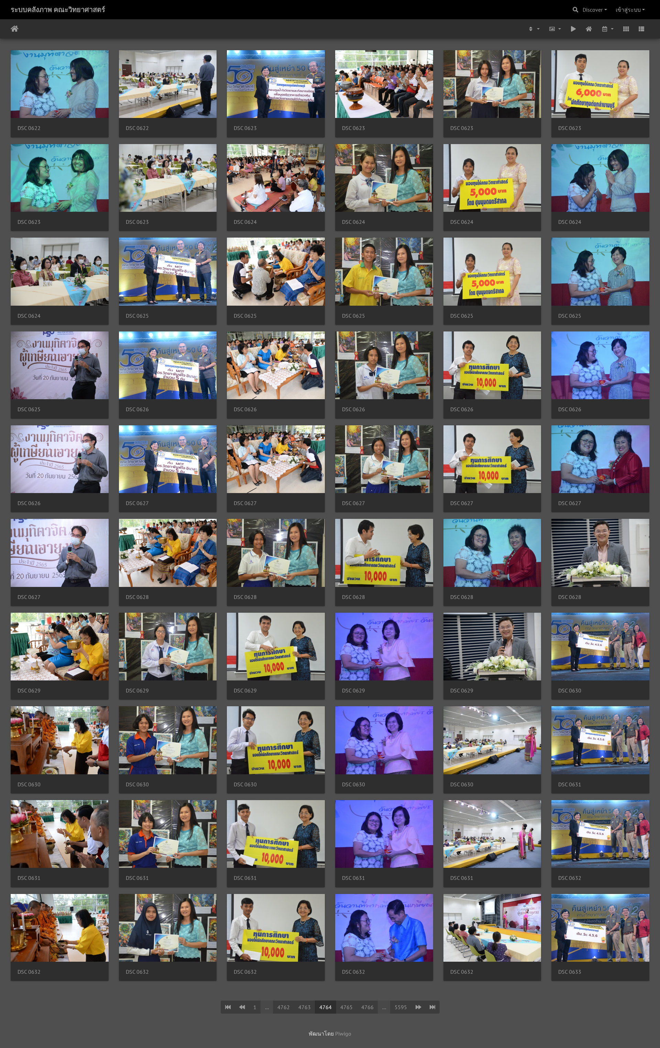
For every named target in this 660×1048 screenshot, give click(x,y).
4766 (367, 1007)
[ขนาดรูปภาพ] (554, 29)
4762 (283, 1007)
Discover (593, 9)
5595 (401, 1007)
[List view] (641, 29)
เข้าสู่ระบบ (628, 9)
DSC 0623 (245, 128)
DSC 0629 (29, 690)
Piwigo (343, 1033)
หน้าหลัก (15, 29)
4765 (346, 1007)
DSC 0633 (569, 972)
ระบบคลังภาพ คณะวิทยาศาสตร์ (58, 9)
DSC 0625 (137, 316)
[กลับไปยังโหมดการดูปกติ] (589, 29)
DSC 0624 (245, 222)
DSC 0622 (29, 128)
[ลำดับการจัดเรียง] (533, 29)
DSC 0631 (569, 784)
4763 (304, 1007)
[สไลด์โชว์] (573, 29)
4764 (325, 1007)
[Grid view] (626, 29)
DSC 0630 (569, 690)
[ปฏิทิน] (607, 29)
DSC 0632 (569, 878)
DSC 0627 (137, 503)
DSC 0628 (137, 597)
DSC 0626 (137, 409)
